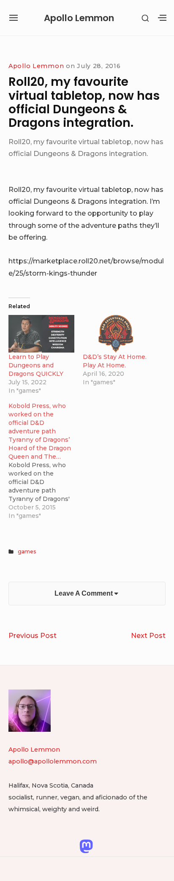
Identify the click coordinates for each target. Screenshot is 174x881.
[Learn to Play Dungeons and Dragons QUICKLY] (41, 334)
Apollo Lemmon (79, 18)
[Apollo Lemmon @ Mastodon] (86, 845)
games (27, 551)
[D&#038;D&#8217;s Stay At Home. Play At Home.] (116, 334)
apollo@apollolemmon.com (52, 761)
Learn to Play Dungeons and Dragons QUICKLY (35, 365)
